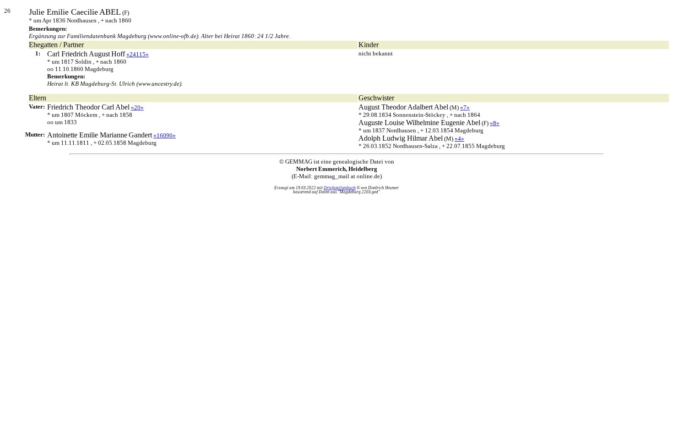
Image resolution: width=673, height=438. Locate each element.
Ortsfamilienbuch (340, 188)
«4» (459, 138)
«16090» (164, 135)
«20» (137, 107)
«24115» (137, 54)
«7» (465, 107)
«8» (494, 123)
